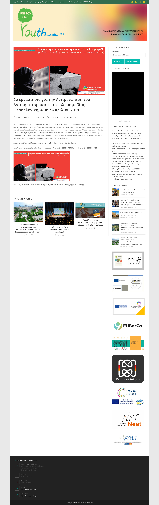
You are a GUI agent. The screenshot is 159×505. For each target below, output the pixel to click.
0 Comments (132, 194)
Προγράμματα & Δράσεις (49, 2)
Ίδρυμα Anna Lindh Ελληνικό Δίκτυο (123, 171)
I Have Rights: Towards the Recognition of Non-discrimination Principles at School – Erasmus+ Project (127, 138)
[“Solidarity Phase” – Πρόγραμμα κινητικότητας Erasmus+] (115, 215)
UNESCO (85, 2)
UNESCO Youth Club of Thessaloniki (30, 117)
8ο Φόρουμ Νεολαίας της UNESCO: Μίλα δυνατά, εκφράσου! (59, 229)
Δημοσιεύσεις (63, 2)
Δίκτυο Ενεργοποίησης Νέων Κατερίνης (124, 154)
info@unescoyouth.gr (29, 489)
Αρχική (16, 2)
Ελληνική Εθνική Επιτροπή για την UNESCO (126, 169)
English (91, 2)
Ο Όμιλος (22, 2)
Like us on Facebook (121, 69)
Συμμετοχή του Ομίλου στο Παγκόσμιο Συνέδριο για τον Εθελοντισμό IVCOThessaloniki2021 (132, 202)
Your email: (115, 51)
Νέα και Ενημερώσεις (71, 117)
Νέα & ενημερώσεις (74, 2)
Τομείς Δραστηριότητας (34, 2)
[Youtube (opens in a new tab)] (143, 2)
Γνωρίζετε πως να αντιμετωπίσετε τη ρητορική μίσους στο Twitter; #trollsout (90, 222)
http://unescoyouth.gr (29, 496)
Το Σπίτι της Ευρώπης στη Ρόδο (122, 179)
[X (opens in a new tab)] (132, 2)
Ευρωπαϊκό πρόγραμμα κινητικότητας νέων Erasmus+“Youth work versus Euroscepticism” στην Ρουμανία (28, 228)
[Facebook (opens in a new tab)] (136, 2)
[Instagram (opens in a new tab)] (140, 2)
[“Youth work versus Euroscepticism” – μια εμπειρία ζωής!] (115, 192)
